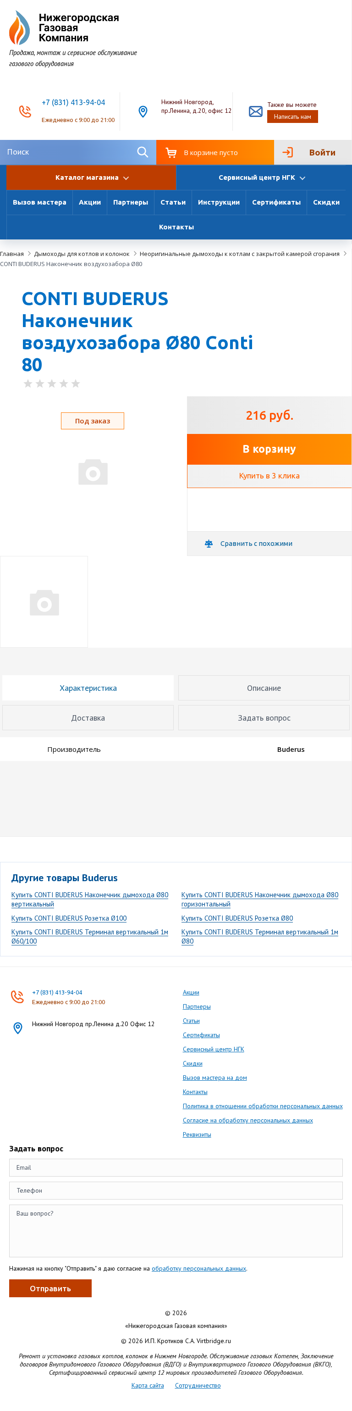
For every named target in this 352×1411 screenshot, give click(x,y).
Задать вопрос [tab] (264, 717)
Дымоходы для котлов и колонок (82, 254)
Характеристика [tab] (88, 688)
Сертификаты (276, 202)
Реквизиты (197, 1134)
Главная (12, 254)
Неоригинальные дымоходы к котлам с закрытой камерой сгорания (240, 254)
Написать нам (292, 116)
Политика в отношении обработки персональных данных (263, 1106)
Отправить (50, 1288)
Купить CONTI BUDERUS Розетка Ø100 (68, 918)
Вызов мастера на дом (215, 1077)
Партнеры (130, 202)
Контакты (176, 227)
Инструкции (219, 202)
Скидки (326, 202)
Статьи (173, 202)
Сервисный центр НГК (213, 1049)
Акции (90, 202)
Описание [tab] (264, 688)
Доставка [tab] (88, 717)
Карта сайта (148, 1385)
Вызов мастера (39, 202)
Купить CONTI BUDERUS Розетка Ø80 (237, 918)
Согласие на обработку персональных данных (248, 1120)
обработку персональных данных (199, 1268)
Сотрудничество (198, 1385)
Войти (322, 152)
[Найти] (142, 152)
